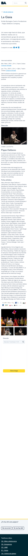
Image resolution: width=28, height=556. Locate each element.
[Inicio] (3, 3)
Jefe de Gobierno (8, 12)
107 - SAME (4, 547)
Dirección (6, 338)
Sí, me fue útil (18, 528)
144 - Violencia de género (8, 553)
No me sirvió (6, 528)
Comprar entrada (6, 65)
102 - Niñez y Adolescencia (9, 541)
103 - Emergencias (6, 544)
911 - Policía (4, 550)
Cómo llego (14, 371)
